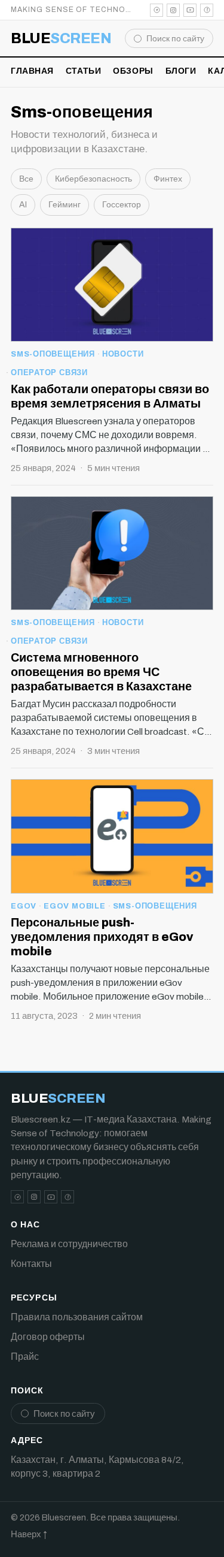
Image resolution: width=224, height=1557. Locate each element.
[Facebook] (206, 10)
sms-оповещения (53, 354)
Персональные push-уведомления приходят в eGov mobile (102, 937)
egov (23, 906)
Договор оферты (48, 1337)
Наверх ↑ (29, 1534)
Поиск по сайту (175, 38)
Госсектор (121, 204)
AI (23, 204)
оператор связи (49, 373)
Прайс (25, 1356)
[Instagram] (173, 10)
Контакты (31, 1264)
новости (122, 354)
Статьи (83, 71)
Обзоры (133, 71)
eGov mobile (75, 906)
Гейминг (64, 204)
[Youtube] (190, 10)
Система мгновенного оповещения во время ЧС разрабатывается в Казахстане (101, 672)
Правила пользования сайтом (77, 1317)
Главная (32, 71)
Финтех (168, 178)
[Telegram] (156, 10)
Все (26, 178)
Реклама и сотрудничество (69, 1244)
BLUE (61, 38)
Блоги (181, 71)
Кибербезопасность (93, 178)
